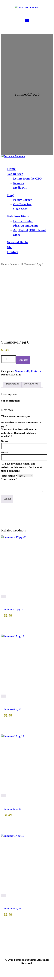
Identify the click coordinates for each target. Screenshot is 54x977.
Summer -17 (16, 264)
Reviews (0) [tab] (31, 383)
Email (4, 452)
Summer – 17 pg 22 (13, 609)
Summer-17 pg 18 (12, 709)
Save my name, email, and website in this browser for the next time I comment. (21, 467)
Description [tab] (12, 383)
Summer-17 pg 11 (12, 908)
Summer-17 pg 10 (12, 809)
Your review (9, 479)
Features (36, 371)
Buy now (23, 360)
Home (4, 264)
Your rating (9, 475)
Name (4, 441)
